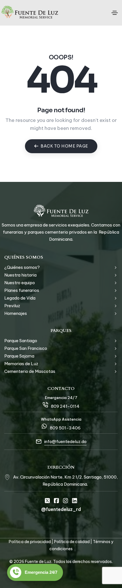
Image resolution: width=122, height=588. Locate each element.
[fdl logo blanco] (61, 211)
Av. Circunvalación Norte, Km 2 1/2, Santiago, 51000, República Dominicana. (65, 480)
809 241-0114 (65, 406)
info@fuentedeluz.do (65, 441)
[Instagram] (65, 501)
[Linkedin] (74, 501)
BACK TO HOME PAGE (64, 146)
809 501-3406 (65, 428)
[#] (7, 477)
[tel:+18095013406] (44, 426)
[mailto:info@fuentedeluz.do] (38, 441)
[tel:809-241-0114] (45, 405)
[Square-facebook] (56, 501)
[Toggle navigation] (115, 13)
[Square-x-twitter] (47, 501)
